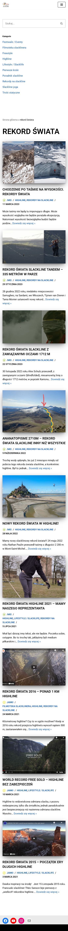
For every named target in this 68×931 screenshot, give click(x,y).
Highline (7, 58)
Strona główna (10, 119)
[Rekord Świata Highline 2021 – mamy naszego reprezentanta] (34, 577)
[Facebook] (5, 921)
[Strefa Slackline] (6, 4)
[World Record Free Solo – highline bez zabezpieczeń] (34, 755)
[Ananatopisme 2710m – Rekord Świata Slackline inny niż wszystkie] (34, 411)
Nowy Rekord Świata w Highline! (30, 523)
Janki (10, 702)
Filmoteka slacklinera (14, 47)
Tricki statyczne (11, 92)
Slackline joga (10, 87)
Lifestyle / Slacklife (13, 64)
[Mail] (29, 921)
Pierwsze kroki (10, 70)
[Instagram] (21, 921)
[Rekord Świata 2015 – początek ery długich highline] (34, 838)
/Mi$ (9, 200)
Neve (5, 927)
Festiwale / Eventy (12, 42)
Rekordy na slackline (13, 81)
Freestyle (7, 53)
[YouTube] (13, 921)
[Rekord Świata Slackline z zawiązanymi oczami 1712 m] (34, 327)
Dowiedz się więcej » (23, 223)
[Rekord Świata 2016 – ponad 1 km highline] (34, 667)
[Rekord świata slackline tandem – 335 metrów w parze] (34, 247)
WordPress (29, 927)
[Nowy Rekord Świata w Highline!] (34, 496)
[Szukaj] (62, 23)
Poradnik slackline (12, 75)
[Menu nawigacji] (62, 4)
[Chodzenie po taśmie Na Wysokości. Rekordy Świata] (34, 162)
